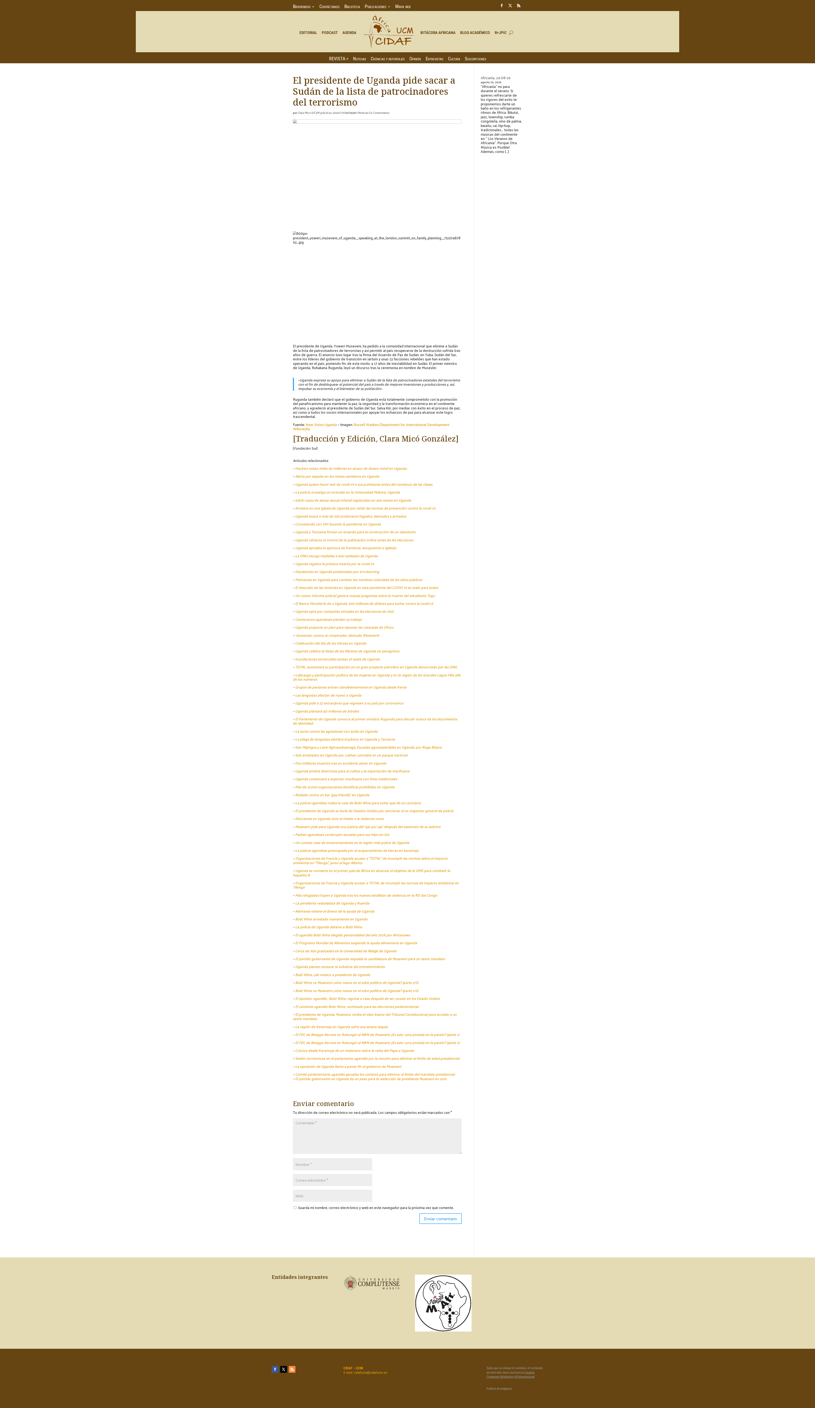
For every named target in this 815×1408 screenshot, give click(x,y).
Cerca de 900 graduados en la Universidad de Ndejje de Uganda (345, 951)
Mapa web (403, 7)
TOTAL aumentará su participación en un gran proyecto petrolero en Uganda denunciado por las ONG (376, 667)
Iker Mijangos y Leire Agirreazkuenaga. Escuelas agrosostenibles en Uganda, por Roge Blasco (368, 747)
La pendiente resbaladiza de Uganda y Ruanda (332, 903)
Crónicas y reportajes (388, 59)
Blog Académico (475, 32)
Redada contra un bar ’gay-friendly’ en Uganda (332, 794)
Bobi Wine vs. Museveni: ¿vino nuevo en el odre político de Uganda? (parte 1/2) (356, 990)
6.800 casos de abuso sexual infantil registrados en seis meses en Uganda (353, 500)
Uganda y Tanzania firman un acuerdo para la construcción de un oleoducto (355, 532)
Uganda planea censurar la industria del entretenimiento (340, 966)
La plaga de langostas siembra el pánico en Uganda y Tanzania (345, 739)
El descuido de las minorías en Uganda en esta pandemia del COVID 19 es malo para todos (366, 587)
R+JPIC (501, 32)
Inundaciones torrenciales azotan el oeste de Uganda (337, 659)
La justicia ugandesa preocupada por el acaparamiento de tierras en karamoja (357, 850)
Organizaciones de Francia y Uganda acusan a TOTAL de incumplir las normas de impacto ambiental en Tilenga (376, 885)
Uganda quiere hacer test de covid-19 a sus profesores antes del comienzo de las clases (363, 484)
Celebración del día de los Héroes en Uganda (330, 643)
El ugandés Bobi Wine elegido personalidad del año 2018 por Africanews (352, 935)
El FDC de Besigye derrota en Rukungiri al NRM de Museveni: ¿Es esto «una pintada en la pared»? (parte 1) (377, 1034)
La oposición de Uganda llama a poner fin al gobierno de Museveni (348, 1066)
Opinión (415, 59)
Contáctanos (329, 7)
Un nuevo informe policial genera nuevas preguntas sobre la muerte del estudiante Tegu (365, 595)
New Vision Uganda (321, 424)
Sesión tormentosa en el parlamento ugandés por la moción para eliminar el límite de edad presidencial (377, 1058)
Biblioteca (352, 7)
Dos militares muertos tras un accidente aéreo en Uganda (340, 763)
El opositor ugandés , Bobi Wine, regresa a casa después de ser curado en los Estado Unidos (367, 998)
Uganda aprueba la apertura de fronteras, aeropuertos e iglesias (345, 548)
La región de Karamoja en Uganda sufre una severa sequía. (341, 1026)
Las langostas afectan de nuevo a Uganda (328, 695)
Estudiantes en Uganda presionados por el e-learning (337, 571)
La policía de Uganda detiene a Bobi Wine (328, 927)
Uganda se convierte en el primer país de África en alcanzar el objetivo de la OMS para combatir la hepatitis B (371, 872)
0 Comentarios (380, 112)
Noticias (359, 59)
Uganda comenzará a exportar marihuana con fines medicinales (346, 779)
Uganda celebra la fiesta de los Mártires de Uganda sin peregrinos (347, 651)
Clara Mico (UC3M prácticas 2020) (319, 112)
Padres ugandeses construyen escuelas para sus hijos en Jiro (342, 834)
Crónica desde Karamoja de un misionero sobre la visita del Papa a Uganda (354, 1050)
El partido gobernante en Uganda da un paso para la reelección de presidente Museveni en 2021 (371, 1078)
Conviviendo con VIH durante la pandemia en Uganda (338, 524)
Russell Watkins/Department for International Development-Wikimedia (371, 426)
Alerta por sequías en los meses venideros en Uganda (337, 476)
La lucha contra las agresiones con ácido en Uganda (336, 731)
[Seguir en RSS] (518, 5)
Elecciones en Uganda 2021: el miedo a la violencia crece (339, 818)
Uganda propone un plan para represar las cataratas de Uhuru (344, 627)
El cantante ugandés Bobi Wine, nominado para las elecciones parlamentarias (357, 1006)
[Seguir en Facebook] (501, 5)
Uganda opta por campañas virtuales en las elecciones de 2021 (344, 611)
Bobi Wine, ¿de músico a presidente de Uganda (332, 974)
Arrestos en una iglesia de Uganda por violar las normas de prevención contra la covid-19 (365, 508)
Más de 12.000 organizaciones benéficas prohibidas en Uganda (345, 787)
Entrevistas (434, 59)
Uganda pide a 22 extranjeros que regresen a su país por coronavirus (349, 703)
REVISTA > (338, 59)
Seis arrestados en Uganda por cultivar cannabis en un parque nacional (351, 755)
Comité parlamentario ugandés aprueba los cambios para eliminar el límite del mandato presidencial (375, 1074)
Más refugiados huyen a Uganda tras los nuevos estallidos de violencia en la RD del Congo (366, 895)
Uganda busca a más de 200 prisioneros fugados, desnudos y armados (350, 516)
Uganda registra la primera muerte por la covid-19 (334, 563)
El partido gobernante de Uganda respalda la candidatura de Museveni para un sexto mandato (370, 958)
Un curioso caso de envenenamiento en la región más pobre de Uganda (352, 842)
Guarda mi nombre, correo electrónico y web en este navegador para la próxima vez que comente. (376, 1207)
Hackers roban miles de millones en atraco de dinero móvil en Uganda (351, 468)
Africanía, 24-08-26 (495, 78)
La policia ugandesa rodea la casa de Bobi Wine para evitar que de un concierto (358, 803)
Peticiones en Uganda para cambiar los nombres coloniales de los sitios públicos (358, 579)
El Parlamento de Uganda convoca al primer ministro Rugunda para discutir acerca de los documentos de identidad (375, 721)
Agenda (349, 32)
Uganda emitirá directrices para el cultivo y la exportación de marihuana (352, 771)
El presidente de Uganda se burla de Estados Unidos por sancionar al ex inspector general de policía (374, 810)
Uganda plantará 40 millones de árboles (327, 711)
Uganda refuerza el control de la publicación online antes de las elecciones (354, 540)
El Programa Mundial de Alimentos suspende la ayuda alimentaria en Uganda (356, 943)
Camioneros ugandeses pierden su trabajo (328, 619)
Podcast (330, 32)
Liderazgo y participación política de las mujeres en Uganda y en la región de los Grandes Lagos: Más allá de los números (376, 677)
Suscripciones (475, 59)
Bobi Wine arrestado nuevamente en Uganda (331, 919)
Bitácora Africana (437, 32)
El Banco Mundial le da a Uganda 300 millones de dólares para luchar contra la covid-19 (364, 603)
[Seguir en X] (510, 5)
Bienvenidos (302, 7)
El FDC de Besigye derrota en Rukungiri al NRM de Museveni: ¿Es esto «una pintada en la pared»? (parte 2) (377, 1042)
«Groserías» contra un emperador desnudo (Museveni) (337, 635)
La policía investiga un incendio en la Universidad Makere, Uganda (347, 492)
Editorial (308, 32)
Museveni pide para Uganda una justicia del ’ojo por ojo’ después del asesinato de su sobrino (368, 826)
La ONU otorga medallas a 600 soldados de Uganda (336, 556)
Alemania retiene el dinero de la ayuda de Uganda (334, 911)
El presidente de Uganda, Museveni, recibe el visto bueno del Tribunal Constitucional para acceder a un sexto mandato (375, 1016)
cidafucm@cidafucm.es (370, 1372)
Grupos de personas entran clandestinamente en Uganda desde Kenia (350, 687)
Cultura (454, 59)
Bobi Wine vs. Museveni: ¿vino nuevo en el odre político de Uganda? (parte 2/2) (356, 982)
